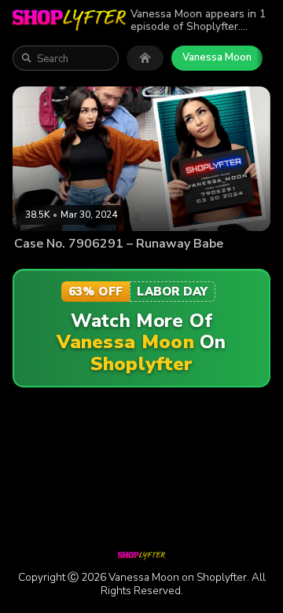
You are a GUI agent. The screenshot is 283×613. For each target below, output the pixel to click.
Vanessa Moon (217, 57)
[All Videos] (145, 58)
